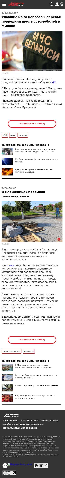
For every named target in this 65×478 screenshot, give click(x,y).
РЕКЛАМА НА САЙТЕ (29, 421)
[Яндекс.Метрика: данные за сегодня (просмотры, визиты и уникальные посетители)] (20, 464)
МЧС (53, 82)
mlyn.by (5, 244)
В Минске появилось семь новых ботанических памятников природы (33, 366)
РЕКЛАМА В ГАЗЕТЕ (49, 421)
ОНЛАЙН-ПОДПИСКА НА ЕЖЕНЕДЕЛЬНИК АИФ (23, 424)
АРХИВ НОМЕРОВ (10, 421)
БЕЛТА (5, 73)
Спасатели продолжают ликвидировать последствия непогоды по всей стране (35, 150)
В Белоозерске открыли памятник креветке (36, 385)
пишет (11, 265)
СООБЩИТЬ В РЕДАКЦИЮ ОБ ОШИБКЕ (20, 428)
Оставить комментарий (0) (32, 124)
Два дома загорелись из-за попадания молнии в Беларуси (34, 170)
